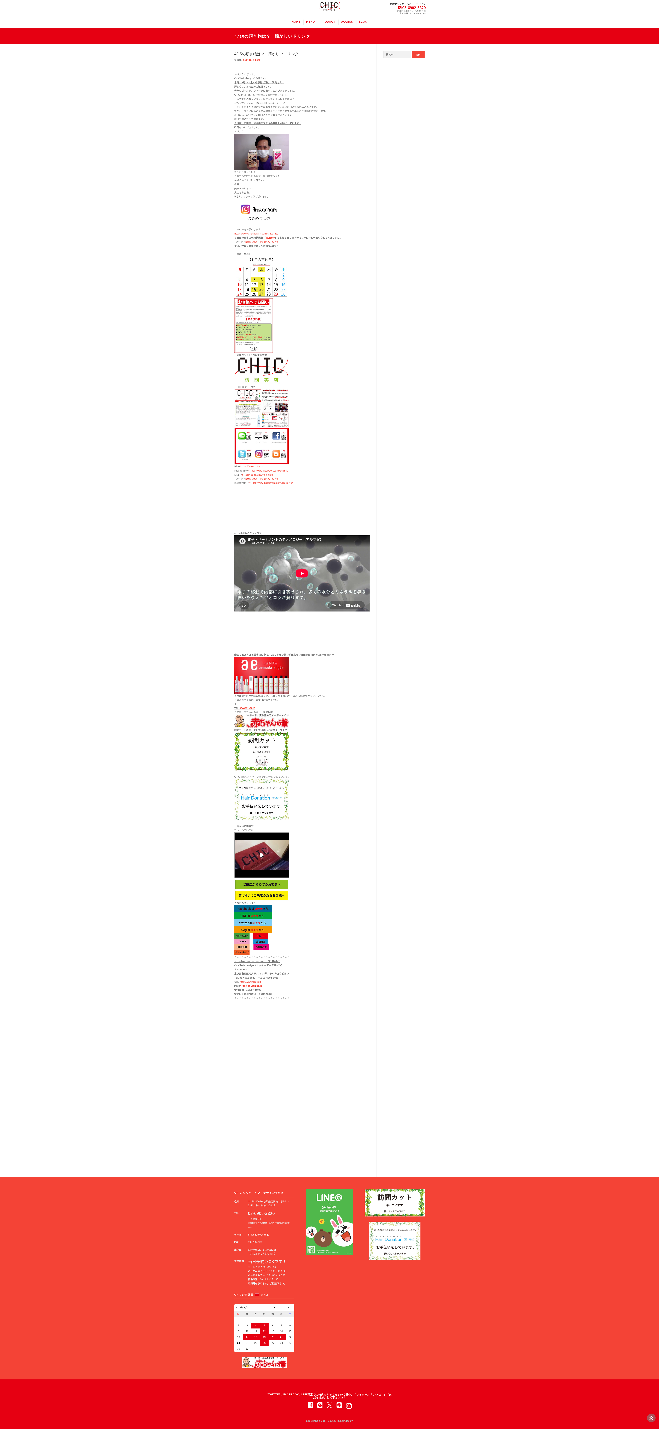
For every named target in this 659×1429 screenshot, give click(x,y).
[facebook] (310, 1404)
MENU (310, 21)
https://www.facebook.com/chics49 (268, 470)
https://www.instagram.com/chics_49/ (256, 233)
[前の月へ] (273, 1307)
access (347, 21)
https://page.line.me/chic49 (258, 474)
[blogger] (319, 1404)
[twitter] (329, 1404)
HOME (296, 21)
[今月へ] (281, 1307)
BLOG (363, 21)
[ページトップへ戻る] (651, 1418)
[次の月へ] (290, 1307)
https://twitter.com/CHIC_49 (261, 241)
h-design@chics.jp (251, 985)
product (328, 21)
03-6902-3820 (247, 708)
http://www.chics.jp (251, 981)
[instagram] (348, 1404)
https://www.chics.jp (251, 466)
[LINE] (339, 1404)
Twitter (270, 237)
